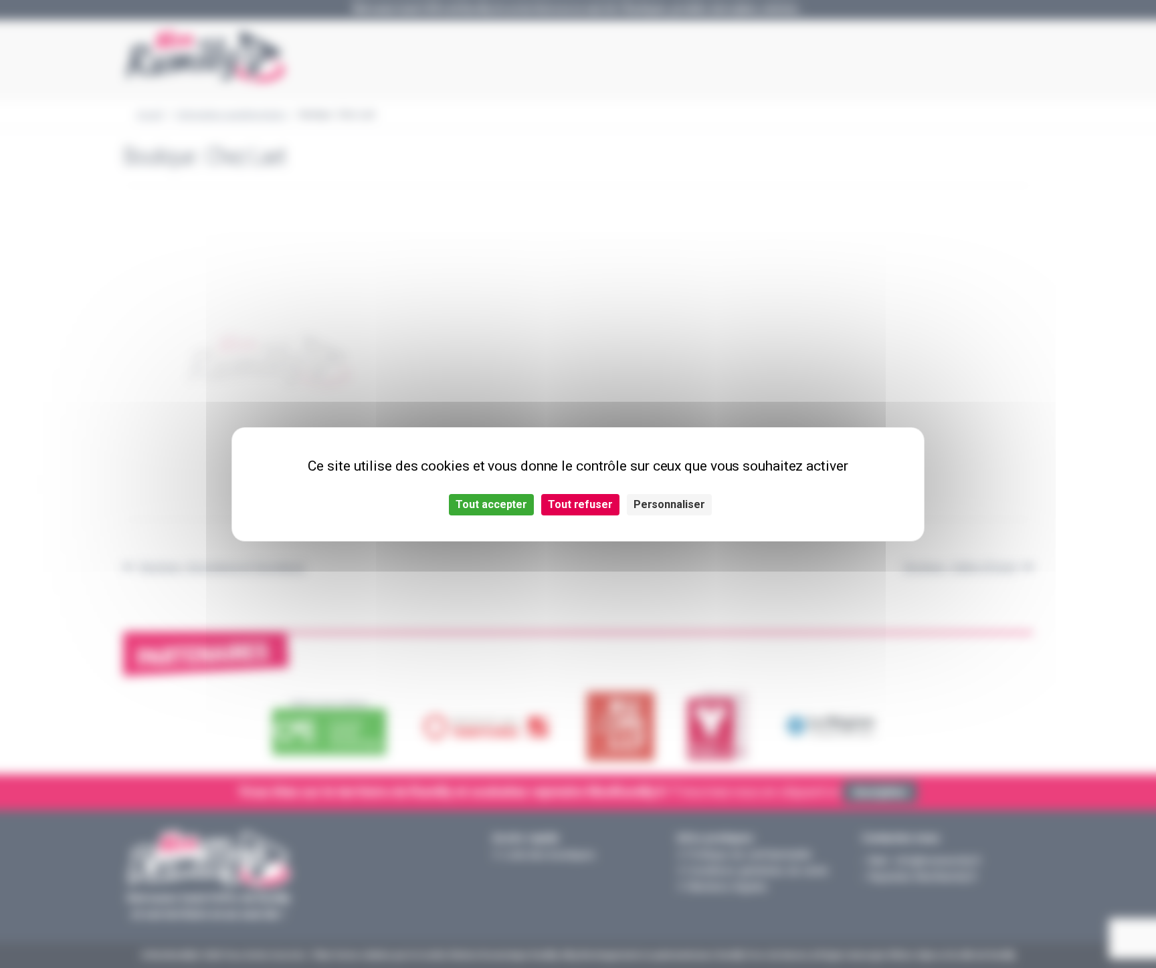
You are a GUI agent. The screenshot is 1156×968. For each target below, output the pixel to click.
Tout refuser (580, 504)
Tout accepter (491, 504)
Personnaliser (669, 504)
